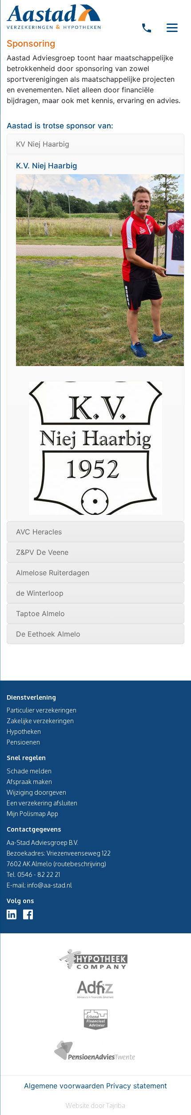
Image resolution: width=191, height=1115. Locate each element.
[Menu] (172, 27)
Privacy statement (136, 1085)
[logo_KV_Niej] (95, 448)
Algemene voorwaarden (64, 1085)
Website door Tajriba (95, 1105)
